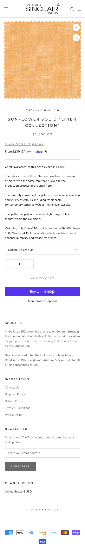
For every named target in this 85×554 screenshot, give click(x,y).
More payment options (42, 301)
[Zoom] (76, 27)
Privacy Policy (13, 415)
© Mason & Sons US (42, 509)
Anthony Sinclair (42, 110)
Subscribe (20, 466)
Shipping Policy (15, 394)
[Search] (72, 9)
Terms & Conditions (17, 408)
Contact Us (12, 387)
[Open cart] (79, 9)
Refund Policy (14, 401)
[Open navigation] (6, 8)
